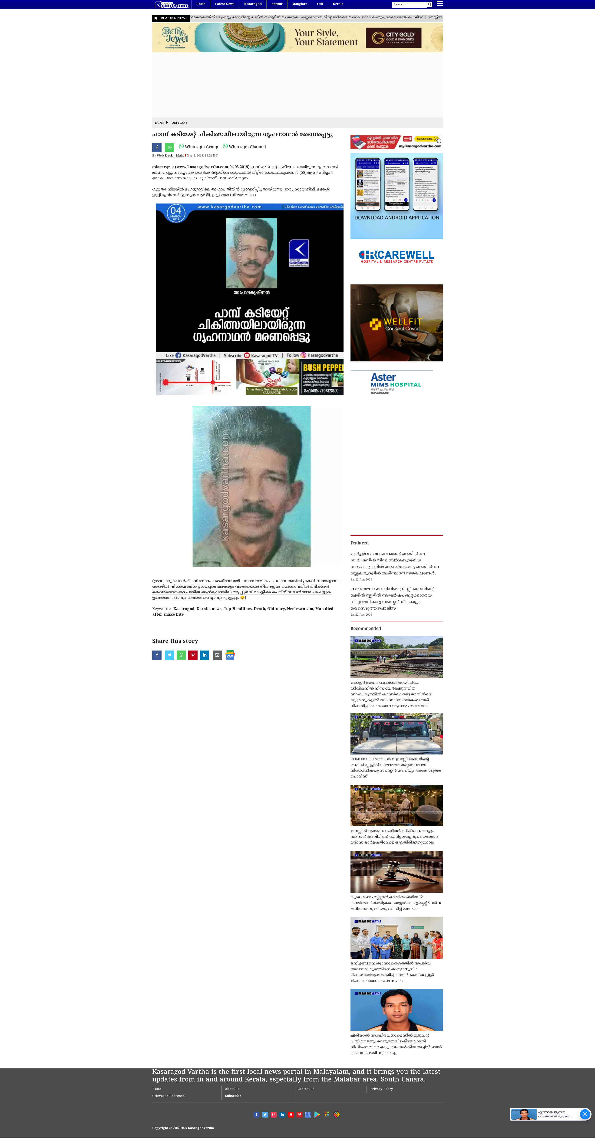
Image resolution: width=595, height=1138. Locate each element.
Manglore (299, 4)
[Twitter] (265, 1115)
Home (200, 4)
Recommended (365, 629)
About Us (232, 1089)
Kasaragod (253, 4)
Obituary (179, 123)
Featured (359, 543)
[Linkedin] (282, 1115)
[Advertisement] (291, 84)
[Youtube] (291, 1115)
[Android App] (316, 1114)
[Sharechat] (336, 1114)
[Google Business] (306, 1114)
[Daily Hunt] (326, 1114)
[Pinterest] (299, 1115)
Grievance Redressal (168, 1096)
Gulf (320, 4)
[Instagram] (274, 1115)
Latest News (225, 4)
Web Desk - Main (170, 156)
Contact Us (306, 1089)
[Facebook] (256, 1115)
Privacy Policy (381, 1089)
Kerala (338, 4)
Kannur (277, 4)
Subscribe (233, 1096)
